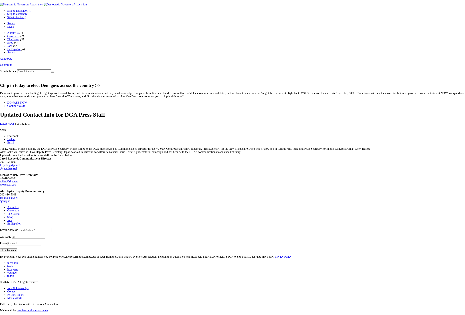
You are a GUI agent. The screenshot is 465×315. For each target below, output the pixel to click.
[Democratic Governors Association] (43, 4)
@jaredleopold (8, 168)
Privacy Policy (283, 256)
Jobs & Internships (18, 288)
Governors (13, 36)
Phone (3, 243)
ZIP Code (5, 236)
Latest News (7, 123)
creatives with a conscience (32, 310)
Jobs (9, 45)
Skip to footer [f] (16, 17)
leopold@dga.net (10, 165)
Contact (11, 291)
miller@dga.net (9, 181)
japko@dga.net (8, 197)
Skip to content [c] (17, 13)
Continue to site (16, 105)
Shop (10, 42)
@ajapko (5, 201)
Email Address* (9, 229)
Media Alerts (14, 298)
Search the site (8, 71)
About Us (13, 32)
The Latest (13, 39)
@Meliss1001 (8, 184)
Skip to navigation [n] (19, 10)
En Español (14, 49)
